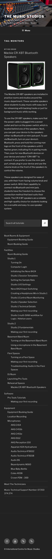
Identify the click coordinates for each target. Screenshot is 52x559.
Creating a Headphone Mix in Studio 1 (29, 293)
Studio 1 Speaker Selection (24, 302)
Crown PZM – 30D (19, 477)
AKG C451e (16, 434)
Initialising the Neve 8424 (23, 271)
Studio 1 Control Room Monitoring (27, 297)
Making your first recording (24, 311)
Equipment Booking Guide (20, 239)
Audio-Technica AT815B (22, 456)
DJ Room (11, 374)
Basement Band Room (18, 336)
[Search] (45, 223)
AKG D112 (15, 438)
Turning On (16, 262)
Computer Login (19, 267)
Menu (27, 30)
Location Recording (16, 416)
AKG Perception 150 (21, 442)
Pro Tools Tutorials (16, 397)
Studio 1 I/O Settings (21, 284)
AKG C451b (16, 429)
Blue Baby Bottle (19, 469)
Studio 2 (11, 323)
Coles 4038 (16, 473)
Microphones (14, 421)
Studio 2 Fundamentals (22, 327)
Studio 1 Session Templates (24, 275)
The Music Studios (24, 16)
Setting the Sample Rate (23, 280)
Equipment (9, 408)
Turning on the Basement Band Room (29, 340)
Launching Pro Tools (17, 379)
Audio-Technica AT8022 (22, 451)
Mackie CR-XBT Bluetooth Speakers (28, 387)
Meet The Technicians (15, 484)
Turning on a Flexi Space (23, 357)
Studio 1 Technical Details (23, 306)
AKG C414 (16, 425)
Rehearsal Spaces (16, 383)
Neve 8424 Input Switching (24, 289)
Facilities (8, 250)
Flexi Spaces (13, 353)
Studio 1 (11, 258)
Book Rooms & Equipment (17, 235)
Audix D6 (15, 460)
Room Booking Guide (17, 244)
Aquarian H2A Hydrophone (24, 447)
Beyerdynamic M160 (21, 464)
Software (8, 393)
